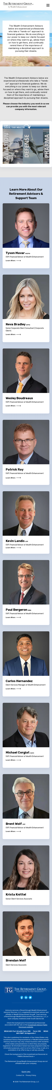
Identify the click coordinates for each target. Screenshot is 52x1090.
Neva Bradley (18, 324)
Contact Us (20, 1075)
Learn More (11, 261)
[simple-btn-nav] (47, 5)
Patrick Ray (14, 469)
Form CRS (37, 1031)
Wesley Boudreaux (19, 398)
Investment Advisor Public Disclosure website (33, 1026)
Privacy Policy (31, 1075)
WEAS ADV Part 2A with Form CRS (17, 1031)
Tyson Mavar (15, 253)
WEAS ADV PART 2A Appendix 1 (32, 1032)
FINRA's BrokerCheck (25, 1056)
